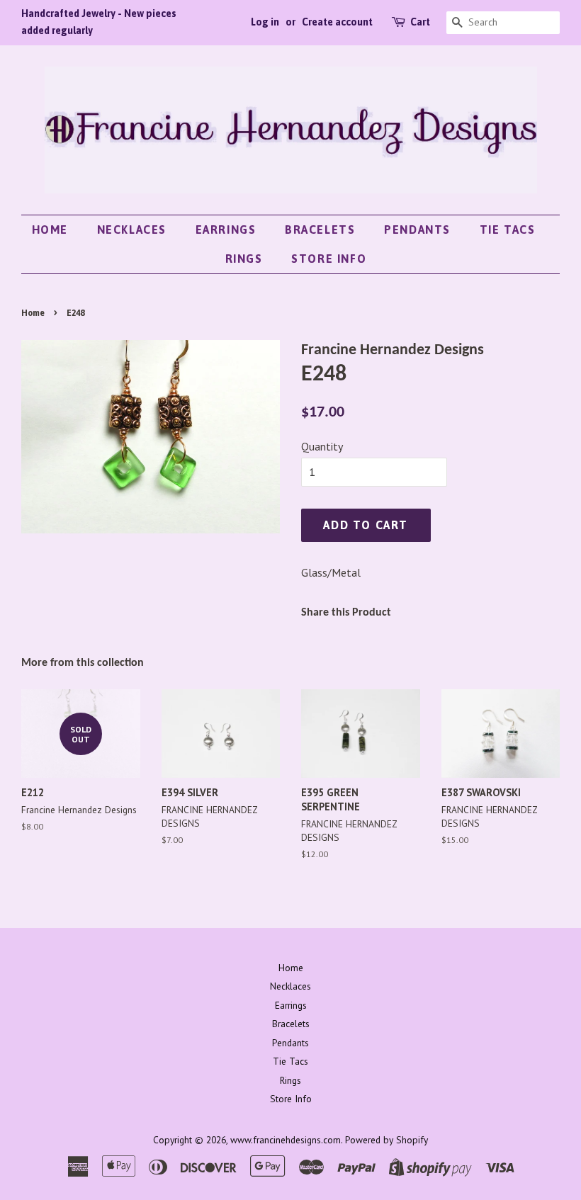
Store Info (328, 258)
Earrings (226, 229)
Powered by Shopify (386, 1139)
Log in (265, 22)
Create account (337, 22)
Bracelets (320, 229)
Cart (420, 22)
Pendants (417, 229)
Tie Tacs (508, 229)
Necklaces (132, 229)
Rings (244, 258)
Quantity (322, 446)
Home (50, 229)
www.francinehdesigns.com (285, 1139)
